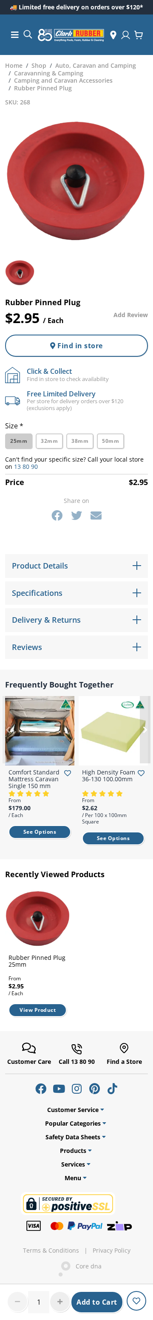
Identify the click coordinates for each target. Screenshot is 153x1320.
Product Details (40, 565)
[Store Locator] (113, 35)
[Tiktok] (112, 1088)
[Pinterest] (94, 1088)
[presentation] (8, 729)
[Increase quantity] (60, 1301)
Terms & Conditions (51, 1250)
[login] (125, 35)
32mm (49, 441)
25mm (18, 441)
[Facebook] (57, 515)
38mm (79, 441)
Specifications (37, 593)
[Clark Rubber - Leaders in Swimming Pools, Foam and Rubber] (71, 35)
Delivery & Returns (46, 620)
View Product (38, 1010)
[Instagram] (76, 1088)
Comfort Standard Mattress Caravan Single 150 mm (34, 779)
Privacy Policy (111, 1250)
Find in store (79, 345)
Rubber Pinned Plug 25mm (36, 960)
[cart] (138, 35)
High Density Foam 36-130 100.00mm (108, 775)
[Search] (27, 34)
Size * (14, 426)
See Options (40, 831)
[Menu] (14, 35)
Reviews (27, 647)
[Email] (96, 515)
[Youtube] (58, 1088)
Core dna (86, 1266)
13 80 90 (26, 466)
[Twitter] (76, 515)
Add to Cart (96, 1302)
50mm (110, 441)
